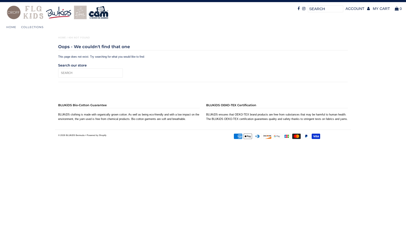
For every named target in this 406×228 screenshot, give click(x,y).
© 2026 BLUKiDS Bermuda (71, 135)
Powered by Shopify (96, 135)
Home (11, 27)
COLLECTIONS (32, 27)
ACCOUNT (355, 9)
